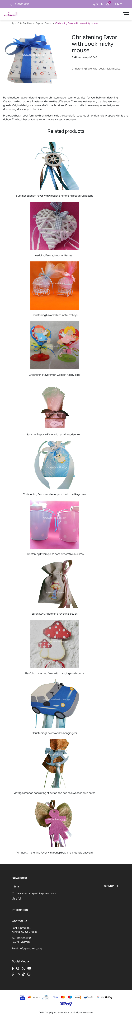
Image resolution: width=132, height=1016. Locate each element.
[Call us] (11, 4)
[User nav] (102, 4)
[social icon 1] (13, 968)
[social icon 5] (13, 974)
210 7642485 (23, 942)
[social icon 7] (23, 974)
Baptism (27, 23)
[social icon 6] (18, 974)
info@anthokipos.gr (31, 948)
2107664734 (22, 4)
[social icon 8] (28, 974)
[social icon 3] (23, 968)
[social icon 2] (17, 968)
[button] (15, 144)
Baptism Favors (43, 23)
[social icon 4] (29, 968)
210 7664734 (24, 938)
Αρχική (15, 23)
